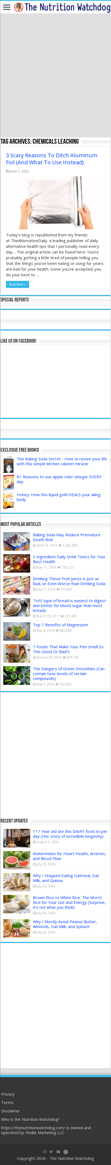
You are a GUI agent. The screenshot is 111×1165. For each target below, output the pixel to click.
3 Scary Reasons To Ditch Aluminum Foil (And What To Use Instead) (51, 159)
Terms (7, 1102)
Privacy (8, 1094)
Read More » (17, 284)
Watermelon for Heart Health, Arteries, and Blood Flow (69, 856)
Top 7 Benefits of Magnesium (60, 624)
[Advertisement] (55, 76)
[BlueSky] (58, 1151)
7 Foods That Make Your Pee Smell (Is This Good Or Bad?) (68, 649)
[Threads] (65, 1152)
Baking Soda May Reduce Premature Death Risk (66, 537)
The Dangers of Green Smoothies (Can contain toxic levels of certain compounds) (69, 673)
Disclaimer (10, 1110)
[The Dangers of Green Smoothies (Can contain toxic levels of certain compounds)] (16, 675)
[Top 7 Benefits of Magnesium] (16, 631)
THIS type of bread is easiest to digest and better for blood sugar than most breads (69, 605)
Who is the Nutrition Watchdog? (30, 1119)
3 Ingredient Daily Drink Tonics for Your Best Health (69, 559)
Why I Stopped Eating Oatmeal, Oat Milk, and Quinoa (66, 878)
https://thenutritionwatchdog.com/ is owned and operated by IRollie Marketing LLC (46, 1130)
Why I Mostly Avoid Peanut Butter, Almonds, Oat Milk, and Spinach (65, 924)
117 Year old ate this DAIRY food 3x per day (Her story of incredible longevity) (70, 834)
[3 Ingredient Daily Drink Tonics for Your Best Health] (16, 563)
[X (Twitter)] (51, 1151)
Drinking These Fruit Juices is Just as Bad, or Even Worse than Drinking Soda (69, 581)
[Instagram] (45, 1151)
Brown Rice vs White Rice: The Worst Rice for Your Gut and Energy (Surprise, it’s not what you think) (69, 902)
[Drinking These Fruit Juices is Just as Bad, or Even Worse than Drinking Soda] (16, 585)
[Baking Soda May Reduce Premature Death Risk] (16, 541)
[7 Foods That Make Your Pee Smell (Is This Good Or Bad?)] (16, 653)
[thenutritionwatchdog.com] (62, 7)
